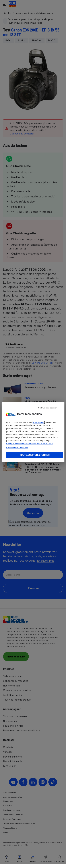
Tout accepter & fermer (35, 455)
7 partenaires (39, 422)
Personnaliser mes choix (17, 447)
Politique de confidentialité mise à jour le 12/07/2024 (29, 443)
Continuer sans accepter (47, 408)
